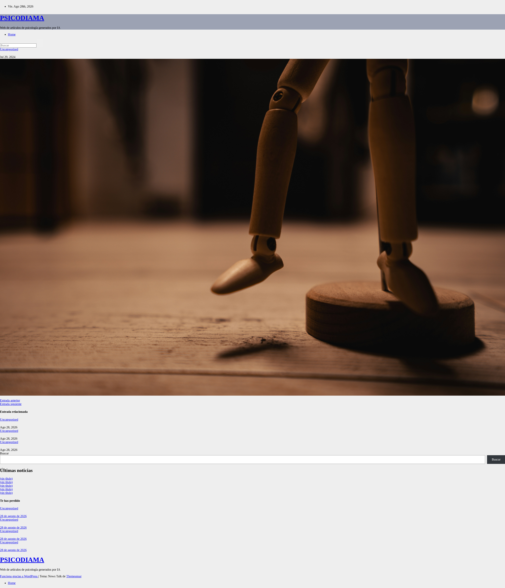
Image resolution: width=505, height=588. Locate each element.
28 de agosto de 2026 (13, 516)
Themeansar (73, 576)
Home (12, 34)
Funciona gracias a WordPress (19, 576)
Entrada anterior (10, 400)
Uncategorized (9, 49)
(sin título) (6, 478)
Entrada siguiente (11, 404)
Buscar (4, 453)
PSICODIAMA (22, 18)
